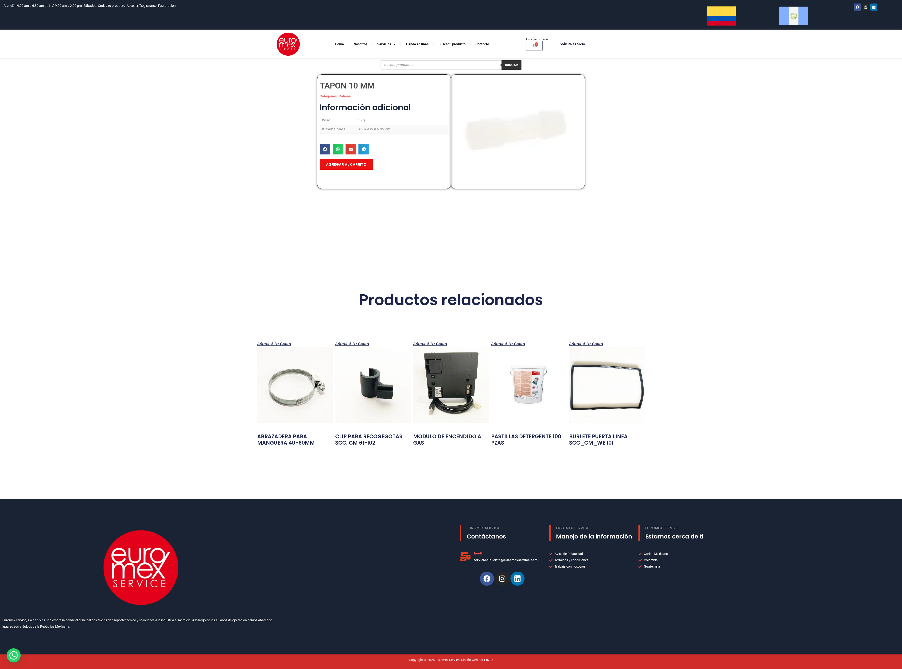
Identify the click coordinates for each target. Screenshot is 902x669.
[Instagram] (865, 7)
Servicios (384, 44)
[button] (325, 149)
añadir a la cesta (274, 343)
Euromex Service (447, 660)
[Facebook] (857, 7)
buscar (511, 65)
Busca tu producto (452, 44)
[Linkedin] (517, 579)
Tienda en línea (417, 44)
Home (339, 44)
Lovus (488, 660)
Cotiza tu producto (111, 6)
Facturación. (167, 6)
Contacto (482, 44)
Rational (345, 96)
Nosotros (360, 44)
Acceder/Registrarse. (142, 6)
